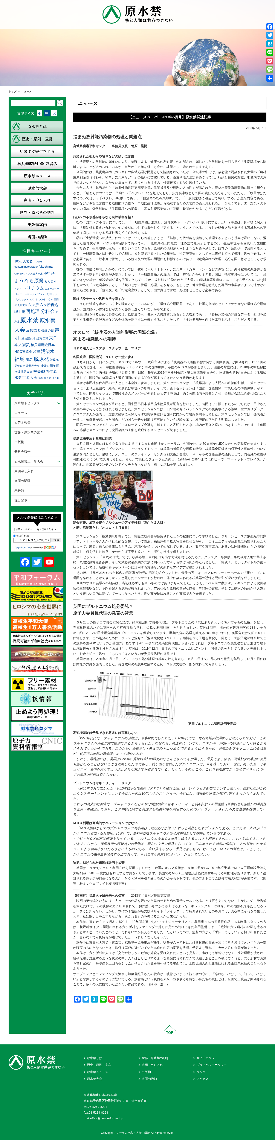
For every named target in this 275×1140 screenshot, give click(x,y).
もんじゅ (50, 281)
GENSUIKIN (20, 273)
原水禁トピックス (27, 403)
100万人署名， (25, 261)
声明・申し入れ (152, 1065)
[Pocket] (270, 61)
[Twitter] (270, 35)
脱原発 (41, 359)
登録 (18, 536)
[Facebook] (270, 26)
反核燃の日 (46, 330)
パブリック (51, 294)
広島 (45, 338)
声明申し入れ (24, 471)
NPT (46, 273)
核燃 (36, 352)
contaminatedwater (26, 266)
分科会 (48, 311)
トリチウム (33, 288)
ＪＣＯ (55, 378)
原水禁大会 (94, 1079)
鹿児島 (47, 378)
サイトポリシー (207, 1058)
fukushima (46, 266)
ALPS (39, 261)
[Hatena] (270, 44)
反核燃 (31, 330)
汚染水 (48, 351)
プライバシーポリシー (212, 1065)
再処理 (33, 311)
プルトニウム (46, 299)
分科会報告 (22, 451)
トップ (12, 91)
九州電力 (22, 305)
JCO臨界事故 (35, 273)
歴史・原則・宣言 (99, 1065)
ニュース (26, 91)
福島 (19, 359)
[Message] (270, 69)
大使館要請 (26, 338)
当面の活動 (22, 481)
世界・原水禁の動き (28, 432)
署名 (29, 359)
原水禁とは (94, 1058)
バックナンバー (21, 547)
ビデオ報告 (22, 422)
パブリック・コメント (26, 299)
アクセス (203, 1079)
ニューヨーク (27, 294)
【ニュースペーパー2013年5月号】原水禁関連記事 (169, 117)
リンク (201, 1072)
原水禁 (29, 320)
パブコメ (39, 294)
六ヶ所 (33, 305)
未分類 (19, 490)
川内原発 (37, 338)
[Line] (270, 52)
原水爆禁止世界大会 (28, 461)
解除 (26, 536)
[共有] (270, 78)
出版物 (19, 442)
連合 (40, 378)
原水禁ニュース (97, 1072)
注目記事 (20, 500)
